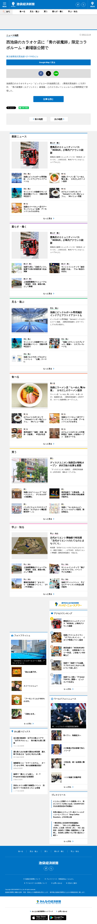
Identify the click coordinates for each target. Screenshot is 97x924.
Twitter (83, 5)
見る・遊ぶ (34, 11)
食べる (22, 11)
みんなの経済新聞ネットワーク (48, 902)
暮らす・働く (58, 11)
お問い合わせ (57, 883)
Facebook (78, 5)
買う (46, 11)
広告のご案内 (72, 883)
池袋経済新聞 (22, 4)
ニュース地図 (12, 35)
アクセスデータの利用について (36, 883)
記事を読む (48, 99)
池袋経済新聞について (32, 879)
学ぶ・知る (73, 11)
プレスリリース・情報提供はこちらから (60, 879)
